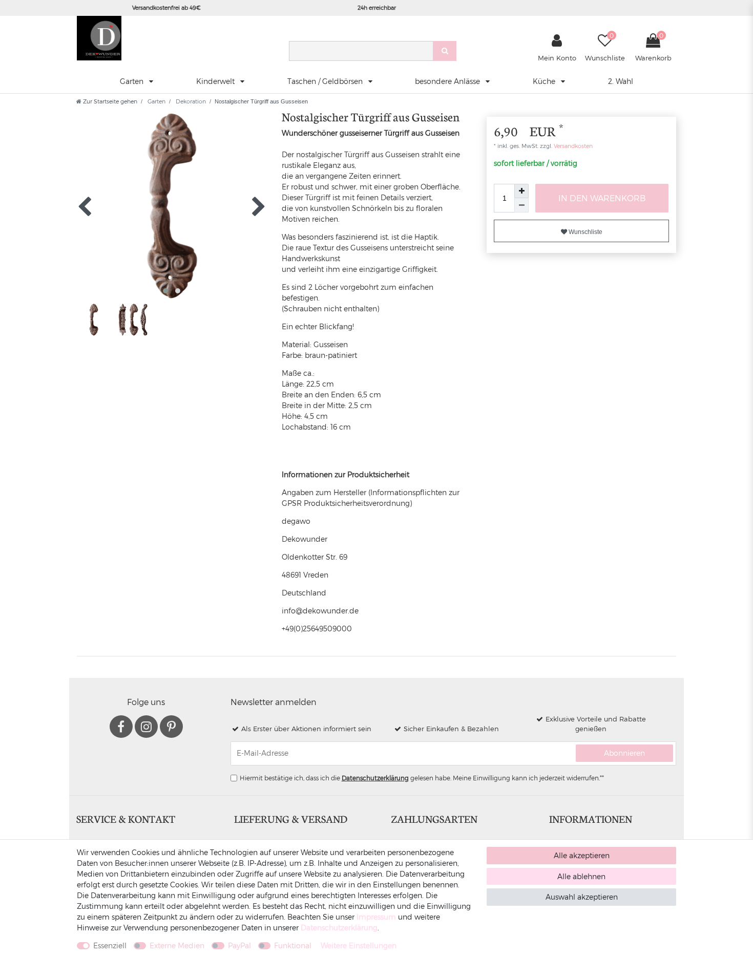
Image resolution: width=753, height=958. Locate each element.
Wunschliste (584, 232)
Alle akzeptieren (582, 855)
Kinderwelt (216, 81)
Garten (132, 81)
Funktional (292, 945)
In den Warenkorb (601, 198)
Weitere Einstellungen (358, 945)
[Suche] (444, 51)
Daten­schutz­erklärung (339, 927)
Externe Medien (177, 945)
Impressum (376, 916)
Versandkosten (572, 145)
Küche (545, 81)
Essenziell (110, 945)
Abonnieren (624, 753)
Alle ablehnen (581, 876)
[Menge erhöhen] (521, 191)
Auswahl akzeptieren (582, 896)
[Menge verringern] (521, 205)
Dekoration (190, 101)
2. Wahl (620, 81)
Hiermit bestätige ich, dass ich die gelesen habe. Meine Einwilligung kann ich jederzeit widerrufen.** (422, 777)
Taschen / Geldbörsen (326, 81)
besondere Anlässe (448, 81)
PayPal (239, 945)
